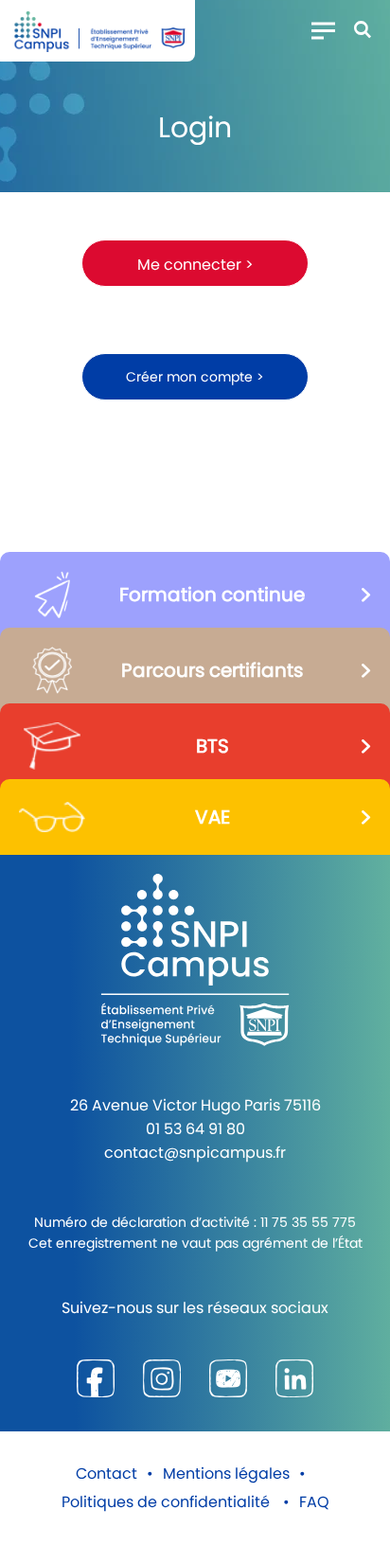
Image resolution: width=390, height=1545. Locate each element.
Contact (106, 1473)
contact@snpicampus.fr (195, 1152)
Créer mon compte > (195, 376)
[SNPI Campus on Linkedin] (294, 1378)
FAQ (314, 1502)
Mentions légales (226, 1473)
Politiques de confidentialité (168, 1502)
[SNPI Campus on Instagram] (162, 1378)
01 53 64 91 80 (195, 1129)
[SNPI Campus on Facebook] (96, 1378)
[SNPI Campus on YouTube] (228, 1378)
